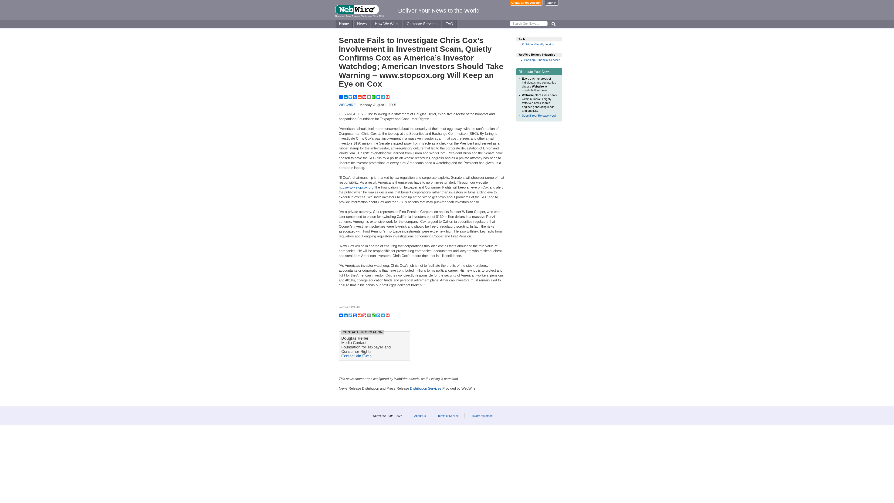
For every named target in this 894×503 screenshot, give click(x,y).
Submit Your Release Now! (539, 115)
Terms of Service (448, 416)
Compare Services (422, 24)
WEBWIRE (347, 105)
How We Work (387, 24)
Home (344, 24)
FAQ (449, 24)
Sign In (551, 2)
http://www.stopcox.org (356, 187)
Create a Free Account (526, 2)
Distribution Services (425, 388)
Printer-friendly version (539, 44)
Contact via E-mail (357, 356)
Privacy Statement (482, 416)
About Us (420, 416)
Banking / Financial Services (542, 60)
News (362, 24)
